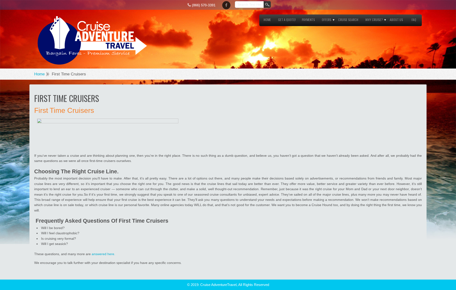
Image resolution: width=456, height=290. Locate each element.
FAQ (414, 19)
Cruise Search (348, 19)
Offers (326, 19)
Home (267, 19)
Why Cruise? (374, 19)
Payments (308, 19)
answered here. (103, 254)
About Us (396, 19)
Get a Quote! (287, 19)
